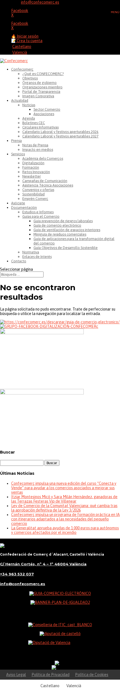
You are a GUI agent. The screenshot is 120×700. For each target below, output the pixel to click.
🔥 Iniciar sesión (25, 36)
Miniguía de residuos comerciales (59, 234)
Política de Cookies (91, 674)
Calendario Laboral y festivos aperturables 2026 (60, 132)
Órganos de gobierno (39, 83)
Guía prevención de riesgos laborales (63, 221)
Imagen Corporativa (38, 96)
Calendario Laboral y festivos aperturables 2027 (60, 136)
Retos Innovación (36, 172)
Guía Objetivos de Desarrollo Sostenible (65, 248)
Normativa (30, 252)
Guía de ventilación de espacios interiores (66, 230)
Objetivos (30, 78)
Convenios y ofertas (38, 190)
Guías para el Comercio (40, 216)
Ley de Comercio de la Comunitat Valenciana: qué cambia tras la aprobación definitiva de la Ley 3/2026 (64, 507)
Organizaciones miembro (42, 87)
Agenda (28, 118)
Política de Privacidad (50, 674)
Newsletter (31, 176)
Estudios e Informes (38, 212)
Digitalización (33, 163)
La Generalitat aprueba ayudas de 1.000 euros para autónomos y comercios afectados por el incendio (65, 530)
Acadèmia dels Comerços (42, 158)
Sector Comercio (46, 109)
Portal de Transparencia (41, 91)
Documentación (24, 207)
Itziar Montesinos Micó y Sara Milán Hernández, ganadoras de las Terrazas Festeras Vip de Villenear (64, 499)
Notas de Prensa (35, 145)
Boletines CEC (33, 123)
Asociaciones (43, 114)
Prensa (16, 141)
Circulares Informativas (40, 127)
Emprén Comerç (35, 199)
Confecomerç (22, 69)
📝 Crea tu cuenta (26, 40)
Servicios (18, 154)
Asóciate (18, 203)
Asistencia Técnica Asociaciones (47, 185)
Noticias (28, 105)
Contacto (18, 261)
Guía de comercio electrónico (57, 225)
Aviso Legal (16, 674)
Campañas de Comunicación (44, 181)
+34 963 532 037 (17, 574)
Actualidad (19, 100)
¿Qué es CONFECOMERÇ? (43, 74)
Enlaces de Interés (37, 257)
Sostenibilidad (33, 194)
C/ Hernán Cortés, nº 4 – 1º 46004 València (43, 564)
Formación (30, 167)
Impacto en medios (37, 149)
